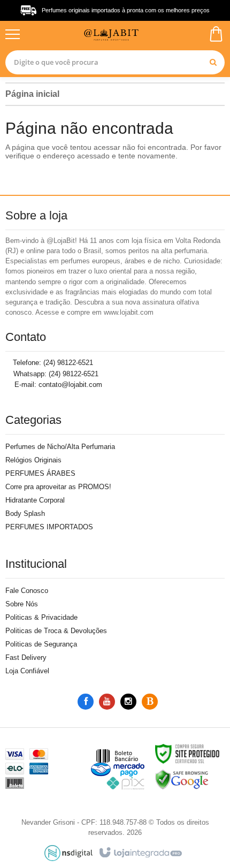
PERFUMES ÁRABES (40, 473)
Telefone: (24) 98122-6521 (52, 363)
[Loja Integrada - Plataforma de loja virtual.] (140, 853)
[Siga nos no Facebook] (86, 702)
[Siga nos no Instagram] (128, 702)
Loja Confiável (27, 671)
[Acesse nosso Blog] (150, 702)
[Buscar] (213, 62)
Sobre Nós (21, 604)
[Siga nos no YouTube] (107, 702)
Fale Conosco (26, 591)
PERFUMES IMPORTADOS (49, 527)
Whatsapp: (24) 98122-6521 (54, 374)
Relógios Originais (33, 460)
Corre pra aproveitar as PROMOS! (58, 487)
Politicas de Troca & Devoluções (56, 631)
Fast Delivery (26, 657)
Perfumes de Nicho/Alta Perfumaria (60, 447)
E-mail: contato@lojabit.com (57, 385)
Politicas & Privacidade (41, 617)
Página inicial (32, 93)
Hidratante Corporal (35, 500)
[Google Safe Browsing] (182, 779)
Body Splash (25, 513)
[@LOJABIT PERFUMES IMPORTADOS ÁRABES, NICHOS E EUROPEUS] (113, 34)
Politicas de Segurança (41, 644)
